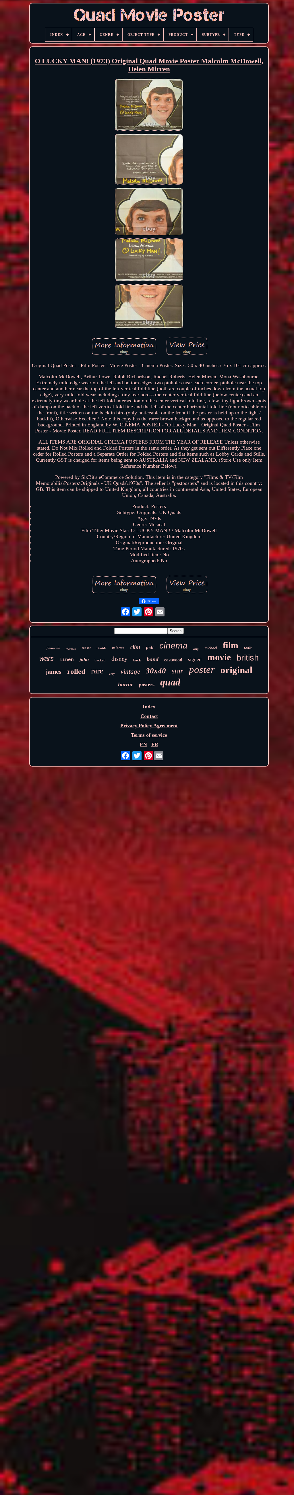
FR (154, 744)
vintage (130, 671)
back (137, 660)
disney (119, 658)
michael (210, 648)
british (248, 657)
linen (66, 660)
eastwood (173, 659)
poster (202, 669)
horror (125, 684)
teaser (86, 648)
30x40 (156, 671)
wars (46, 658)
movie (219, 657)
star (177, 671)
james (53, 671)
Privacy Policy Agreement (149, 725)
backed (100, 660)
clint (135, 647)
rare (97, 670)
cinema (173, 645)
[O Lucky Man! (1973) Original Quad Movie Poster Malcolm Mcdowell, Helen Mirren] (149, 105)
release (118, 648)
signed (195, 659)
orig (196, 648)
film (230, 645)
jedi (150, 647)
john (84, 659)
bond (152, 659)
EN (143, 744)
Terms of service (149, 735)
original (236, 670)
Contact (149, 716)
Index (149, 707)
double (101, 648)
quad (170, 682)
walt (248, 648)
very (112, 673)
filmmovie (53, 648)
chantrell (71, 648)
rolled (76, 671)
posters (146, 684)
